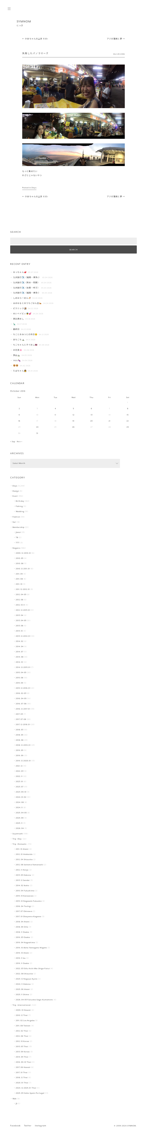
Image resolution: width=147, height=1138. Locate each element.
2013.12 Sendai (23, 880)
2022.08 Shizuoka (24, 974)
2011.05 (19, 574)
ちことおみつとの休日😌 (25, 334)
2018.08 (19, 740)
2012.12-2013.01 (23, 610)
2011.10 (19, 584)
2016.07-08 (21, 704)
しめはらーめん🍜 (22, 298)
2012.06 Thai (22, 1036)
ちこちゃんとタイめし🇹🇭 (25, 345)
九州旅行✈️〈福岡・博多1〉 (26, 293)
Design (16, 491)
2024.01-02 (21, 797)
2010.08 (19, 563)
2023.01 (19, 781)
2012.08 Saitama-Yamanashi (29, 865)
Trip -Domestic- (20, 844)
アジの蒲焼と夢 (116, 39)
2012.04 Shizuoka (24, 859)
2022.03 (19, 771)
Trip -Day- (17, 839)
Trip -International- (22, 1005)
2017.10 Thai (21, 1072)
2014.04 (19, 646)
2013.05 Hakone (23, 875)
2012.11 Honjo (22, 870)
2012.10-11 (20, 605)
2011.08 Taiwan (23, 1026)
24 (37, 427)
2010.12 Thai (22, 1015)
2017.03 (19, 714)
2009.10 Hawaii (23, 1010)
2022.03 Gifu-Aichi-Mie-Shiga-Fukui (33, 968)
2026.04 (20, 828)
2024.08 (20, 802)
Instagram (40, 1126)
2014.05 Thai (22, 1057)
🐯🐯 (15, 366)
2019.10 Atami (22, 953)
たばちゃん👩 (20, 371)
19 (73, 421)
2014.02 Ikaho (22, 885)
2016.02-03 (21, 693)
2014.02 (19, 641)
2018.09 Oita (22, 927)
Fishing (19, 506)
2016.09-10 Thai (23, 1062)
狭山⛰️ (16, 355)
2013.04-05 (21, 620)
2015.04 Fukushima (25, 891)
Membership (18, 527)
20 (91, 421)
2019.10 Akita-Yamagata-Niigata (31, 948)
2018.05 (19, 735)
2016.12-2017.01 (23, 709)
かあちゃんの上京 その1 (35, 39)
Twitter (27, 1126)
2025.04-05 (21, 813)
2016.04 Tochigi (23, 906)
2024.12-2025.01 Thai (26, 1088)
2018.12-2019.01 (23, 745)
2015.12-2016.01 (23, 688)
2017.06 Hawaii (23, 1067)
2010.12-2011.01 (23, 569)
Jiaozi (18, 532)
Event (15, 496)
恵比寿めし (18, 319)
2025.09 (20, 818)
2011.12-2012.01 (23, 589)
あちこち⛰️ (19, 340)
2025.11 (19, 823)
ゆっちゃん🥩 (20, 272)
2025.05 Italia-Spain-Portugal (30, 1093)
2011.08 (19, 579)
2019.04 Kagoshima (25, 942)
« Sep (12, 442)
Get (14, 522)
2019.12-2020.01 (23, 761)
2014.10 (19, 662)
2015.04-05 (21, 672)
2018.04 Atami (23, 922)
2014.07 (19, 652)
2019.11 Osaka (22, 963)
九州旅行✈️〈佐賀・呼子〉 (26, 288)
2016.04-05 (21, 698)
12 (73, 415)
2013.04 (19, 615)
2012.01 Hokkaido (24, 854)
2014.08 (19, 657)
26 (73, 427)
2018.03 (19, 730)
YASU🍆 (17, 360)
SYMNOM (24, 21)
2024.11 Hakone (23, 984)
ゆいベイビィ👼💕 (22, 314)
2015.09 (19, 683)
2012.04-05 (21, 594)
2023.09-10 (21, 792)
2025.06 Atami (23, 989)
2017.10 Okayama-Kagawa (28, 916)
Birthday (20, 501)
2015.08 (19, 678)
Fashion (16, 517)
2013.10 (19, 631)
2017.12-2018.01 (23, 724)
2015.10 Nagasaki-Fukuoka (29, 901)
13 (92, 415)
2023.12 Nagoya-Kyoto (26, 979)
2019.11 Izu (21, 958)
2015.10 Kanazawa (25, 896)
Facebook (15, 1126)
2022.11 (19, 776)
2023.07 (19, 787)
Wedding (20, 511)
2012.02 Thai (22, 1031)
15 (128, 415)
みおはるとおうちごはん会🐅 (27, 303)
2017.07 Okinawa (24, 911)
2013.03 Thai (22, 1046)
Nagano (16, 548)
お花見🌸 (17, 350)
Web (14, 1099)
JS (16, 1103)
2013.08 (19, 626)
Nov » (19, 442)
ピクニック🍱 (20, 308)
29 (128, 427)
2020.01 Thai (22, 1083)
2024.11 (19, 807)
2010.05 (19, 558)
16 (19, 421)
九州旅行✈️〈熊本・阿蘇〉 (26, 283)
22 (128, 421)
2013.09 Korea (23, 1052)
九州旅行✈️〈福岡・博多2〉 (27, 277)
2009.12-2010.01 (23, 553)
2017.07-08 (21, 719)
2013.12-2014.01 (23, 636)
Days (34, 188)
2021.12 (19, 766)
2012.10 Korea (22, 1041)
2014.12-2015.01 (23, 667)
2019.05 (19, 750)
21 (109, 421)
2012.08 (19, 600)
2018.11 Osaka (22, 932)
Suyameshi (18, 834)
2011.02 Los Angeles (25, 1020)
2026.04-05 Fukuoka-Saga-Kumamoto (34, 1000)
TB (17, 537)
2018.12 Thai (22, 1077)
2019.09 (19, 755)
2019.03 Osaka (23, 937)
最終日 (16, 329)
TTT (18, 543)
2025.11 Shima (22, 994)
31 (37, 433)
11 (55, 415)
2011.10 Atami (22, 849)
